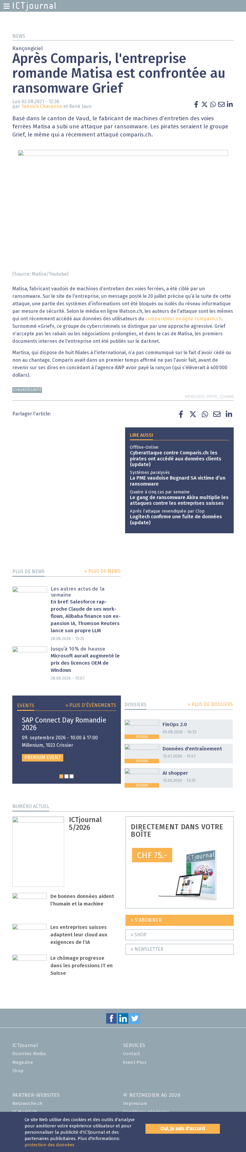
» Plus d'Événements (90, 705)
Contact (131, 1054)
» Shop (138, 934)
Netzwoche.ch (27, 1103)
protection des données (49, 1145)
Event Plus (134, 1062)
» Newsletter (147, 949)
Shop (18, 1071)
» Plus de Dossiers (210, 704)
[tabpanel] (66, 739)
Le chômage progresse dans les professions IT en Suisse (81, 966)
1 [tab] (61, 776)
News (18, 36)
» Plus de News (102, 571)
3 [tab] (72, 776)
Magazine (22, 1062)
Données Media (29, 1054)
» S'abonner (146, 920)
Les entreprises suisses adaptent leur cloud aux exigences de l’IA (78, 935)
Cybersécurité (27, 390)
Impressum (135, 1103)
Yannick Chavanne (41, 106)
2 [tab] (66, 776)
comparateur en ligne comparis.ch (183, 318)
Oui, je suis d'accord (182, 1128)
